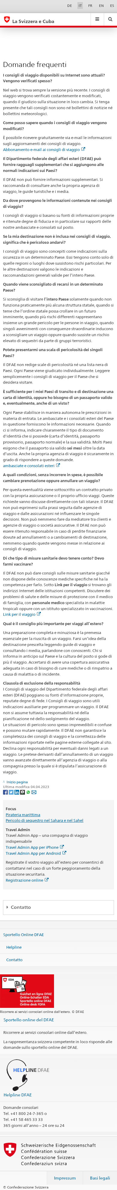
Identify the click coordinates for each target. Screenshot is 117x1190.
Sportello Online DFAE (23, 934)
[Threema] (23, 792)
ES (112, 5)
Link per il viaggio (19, 614)
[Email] (34, 792)
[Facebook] (6, 792)
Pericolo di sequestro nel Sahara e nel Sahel (44, 820)
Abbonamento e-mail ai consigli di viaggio (41, 149)
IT (80, 5)
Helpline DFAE (18, 1094)
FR (90, 5)
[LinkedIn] (17, 792)
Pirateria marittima (23, 814)
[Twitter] (11, 792)
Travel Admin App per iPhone (32, 847)
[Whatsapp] (29, 792)
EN (101, 5)
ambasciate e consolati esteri (29, 465)
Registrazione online (24, 880)
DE (69, 5)
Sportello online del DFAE (29, 1019)
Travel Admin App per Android (33, 853)
